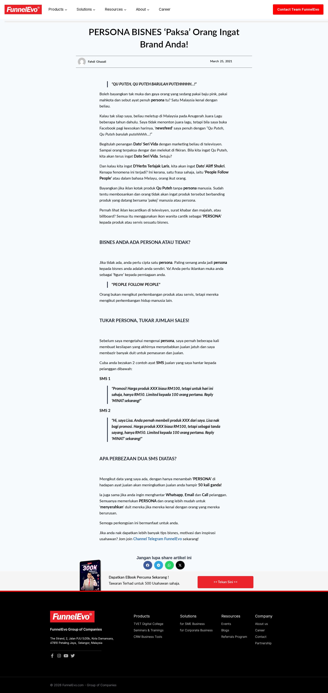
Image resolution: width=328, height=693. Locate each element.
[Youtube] (66, 656)
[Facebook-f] (52, 656)
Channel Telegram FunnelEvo (157, 539)
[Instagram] (59, 656)
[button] (147, 565)
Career (164, 9)
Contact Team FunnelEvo (298, 9)
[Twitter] (73, 656)
